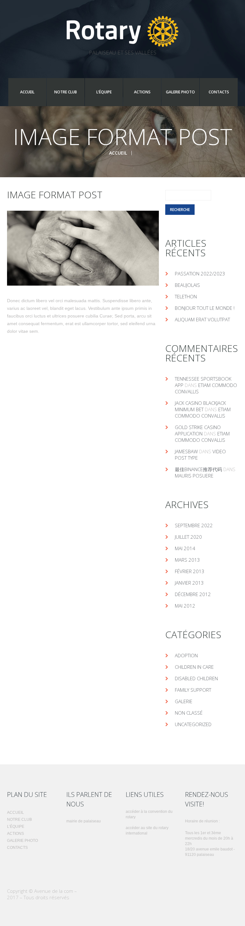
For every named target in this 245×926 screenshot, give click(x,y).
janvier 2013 (189, 583)
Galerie (183, 701)
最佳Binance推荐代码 (198, 469)
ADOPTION (186, 655)
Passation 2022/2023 (200, 273)
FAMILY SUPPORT (193, 690)
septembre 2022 (194, 525)
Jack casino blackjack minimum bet (200, 406)
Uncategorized (193, 724)
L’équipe (104, 92)
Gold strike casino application (198, 430)
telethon (186, 296)
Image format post (54, 194)
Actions (142, 92)
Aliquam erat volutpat (202, 319)
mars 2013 (187, 560)
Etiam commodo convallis (203, 412)
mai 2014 (185, 548)
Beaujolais (187, 285)
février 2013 (189, 571)
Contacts (219, 92)
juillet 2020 (188, 537)
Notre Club (65, 92)
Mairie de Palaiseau (83, 821)
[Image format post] (83, 248)
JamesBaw (186, 451)
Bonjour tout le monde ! (204, 308)
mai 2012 (185, 605)
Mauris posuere (194, 475)
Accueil (27, 92)
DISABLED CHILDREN (196, 678)
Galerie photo (180, 92)
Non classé (189, 713)
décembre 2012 (193, 594)
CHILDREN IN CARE (194, 667)
